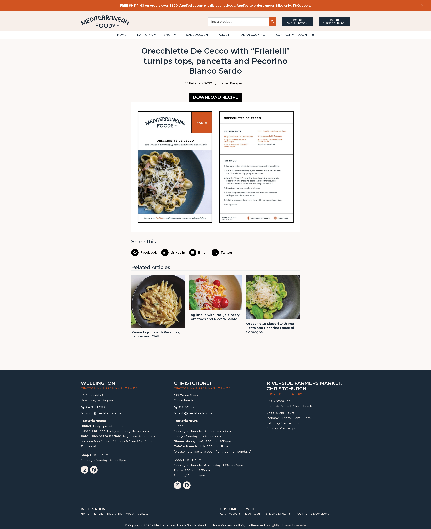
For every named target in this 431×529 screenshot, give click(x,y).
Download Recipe (215, 97)
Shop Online (115, 513)
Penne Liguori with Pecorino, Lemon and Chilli (155, 334)
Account (234, 513)
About (130, 513)
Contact (143, 513)
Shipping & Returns (278, 513)
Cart (223, 513)
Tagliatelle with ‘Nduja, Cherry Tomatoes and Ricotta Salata (214, 317)
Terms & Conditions (316, 513)
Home (85, 513)
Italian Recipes (231, 83)
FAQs (297, 513)
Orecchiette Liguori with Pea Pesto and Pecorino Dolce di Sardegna (270, 328)
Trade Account (253, 513)
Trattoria (98, 513)
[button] (313, 35)
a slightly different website (286, 525)
